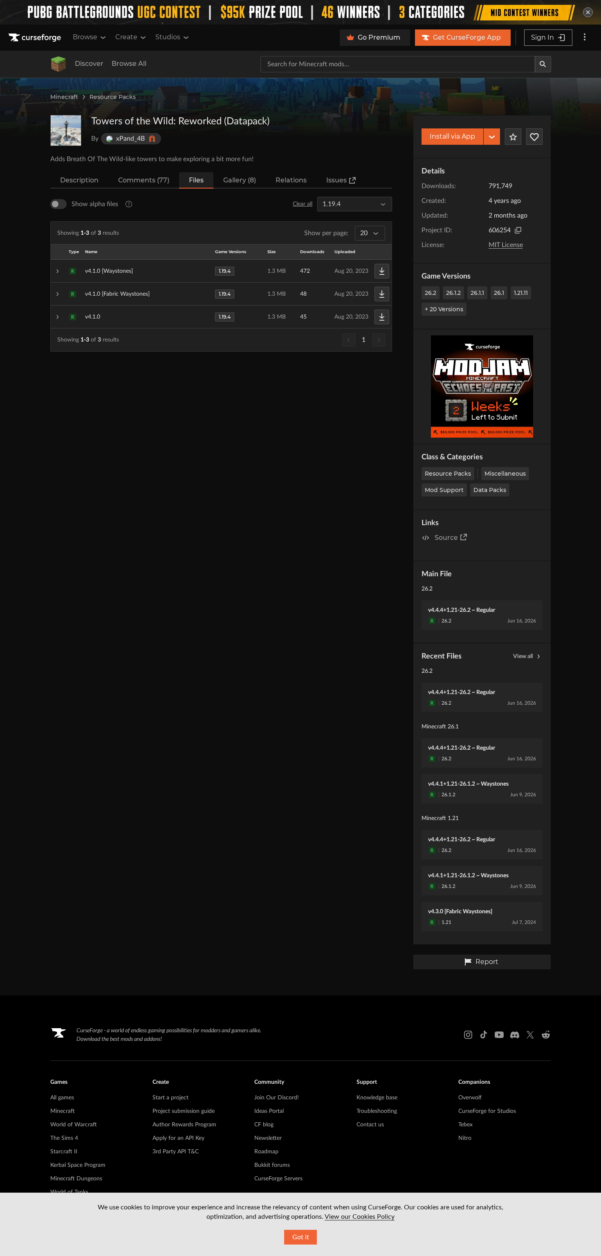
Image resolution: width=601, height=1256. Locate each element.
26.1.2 (453, 293)
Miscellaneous (505, 473)
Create (126, 37)
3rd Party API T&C (175, 1152)
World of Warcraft (73, 1125)
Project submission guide (183, 1111)
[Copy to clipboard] (518, 230)
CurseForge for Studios (487, 1111)
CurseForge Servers (278, 1179)
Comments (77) (143, 180)
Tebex (465, 1125)
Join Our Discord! (276, 1098)
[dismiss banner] (588, 12)
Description (79, 180)
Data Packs (489, 490)
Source (446, 537)
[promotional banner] (300, 12)
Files (196, 180)
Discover (89, 63)
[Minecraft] (58, 64)
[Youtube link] (499, 1035)
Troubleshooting (377, 1111)
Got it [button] (300, 1237)
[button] (221, 271)
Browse (85, 37)
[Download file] (382, 271)
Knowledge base (377, 1098)
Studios (167, 37)
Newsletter (268, 1138)
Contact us (370, 1125)
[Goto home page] (35, 38)
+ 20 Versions (444, 309)
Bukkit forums (272, 1165)
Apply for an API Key (178, 1138)
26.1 (499, 293)
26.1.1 (477, 293)
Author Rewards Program (184, 1125)
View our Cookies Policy (360, 1216)
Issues (336, 180)
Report (486, 962)
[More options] (584, 37)
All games (62, 1098)
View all (523, 656)
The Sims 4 (64, 1138)
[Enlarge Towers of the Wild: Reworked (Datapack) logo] (65, 130)
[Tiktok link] (484, 1035)
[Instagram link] (468, 1035)
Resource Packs (113, 97)
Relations (291, 180)
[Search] (543, 64)
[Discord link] (515, 1035)
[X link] (530, 1035)
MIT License (506, 245)
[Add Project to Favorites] (513, 136)
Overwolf (470, 1098)
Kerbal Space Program (77, 1165)
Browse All (129, 63)
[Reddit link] (546, 1035)
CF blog (264, 1125)
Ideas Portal (269, 1111)
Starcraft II (63, 1152)
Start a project (170, 1098)
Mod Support (444, 490)
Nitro (464, 1138)
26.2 (430, 293)
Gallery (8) (239, 180)
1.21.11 (521, 293)
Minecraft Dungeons (76, 1179)
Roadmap (266, 1152)
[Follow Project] (534, 136)
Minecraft (64, 97)
